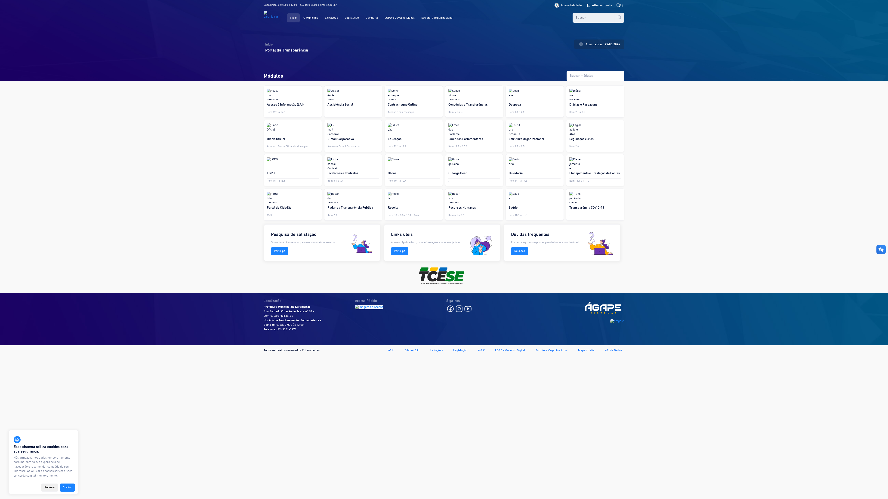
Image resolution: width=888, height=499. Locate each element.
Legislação (460, 350)
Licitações (436, 350)
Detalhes (519, 251)
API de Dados (613, 350)
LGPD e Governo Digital (510, 350)
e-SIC (481, 350)
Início (391, 350)
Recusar (49, 487)
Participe (279, 251)
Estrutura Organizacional (552, 350)
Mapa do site (586, 350)
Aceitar (67, 487)
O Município (412, 350)
